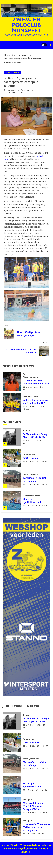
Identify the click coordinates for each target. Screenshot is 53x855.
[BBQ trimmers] (12, 458)
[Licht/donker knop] (44, 44)
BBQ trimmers (31, 458)
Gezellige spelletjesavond (32, 501)
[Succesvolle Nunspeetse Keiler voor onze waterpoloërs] (12, 827)
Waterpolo (27, 799)
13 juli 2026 (30, 485)
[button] (2, 44)
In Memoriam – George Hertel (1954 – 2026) (36, 436)
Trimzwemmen (29, 455)
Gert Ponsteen (12, 90)
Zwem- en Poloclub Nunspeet (26, 25)
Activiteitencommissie (32, 495)
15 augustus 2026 (33, 441)
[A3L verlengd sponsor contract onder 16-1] (12, 402)
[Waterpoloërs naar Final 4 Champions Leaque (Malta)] (12, 806)
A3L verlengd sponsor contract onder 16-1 (35, 401)
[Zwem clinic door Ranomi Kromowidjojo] (12, 381)
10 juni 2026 (31, 813)
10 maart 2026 (32, 387)
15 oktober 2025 (32, 407)
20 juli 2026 (30, 462)
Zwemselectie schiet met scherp (34, 479)
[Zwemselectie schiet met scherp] (12, 479)
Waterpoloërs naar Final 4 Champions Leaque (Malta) (34, 806)
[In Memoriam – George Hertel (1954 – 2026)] (12, 437)
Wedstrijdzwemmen (31, 377)
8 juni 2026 (30, 834)
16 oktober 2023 (30, 90)
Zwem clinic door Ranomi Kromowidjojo (36, 382)
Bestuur (26, 431)
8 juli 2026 (30, 506)
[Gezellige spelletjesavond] (12, 500)
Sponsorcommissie (12, 72)
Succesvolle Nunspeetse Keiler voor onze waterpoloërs (36, 827)
